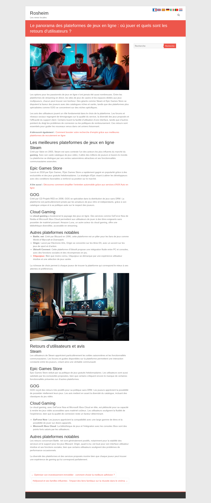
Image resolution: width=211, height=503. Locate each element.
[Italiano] (172, 10)
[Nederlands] (181, 10)
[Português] (176, 10)
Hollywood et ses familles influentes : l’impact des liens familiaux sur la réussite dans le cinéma (80, 481)
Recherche (170, 46)
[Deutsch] (168, 10)
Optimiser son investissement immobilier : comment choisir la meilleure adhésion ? (73, 475)
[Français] (155, 10)
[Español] (163, 10)
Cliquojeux (38, 256)
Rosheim (39, 13)
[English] (159, 10)
